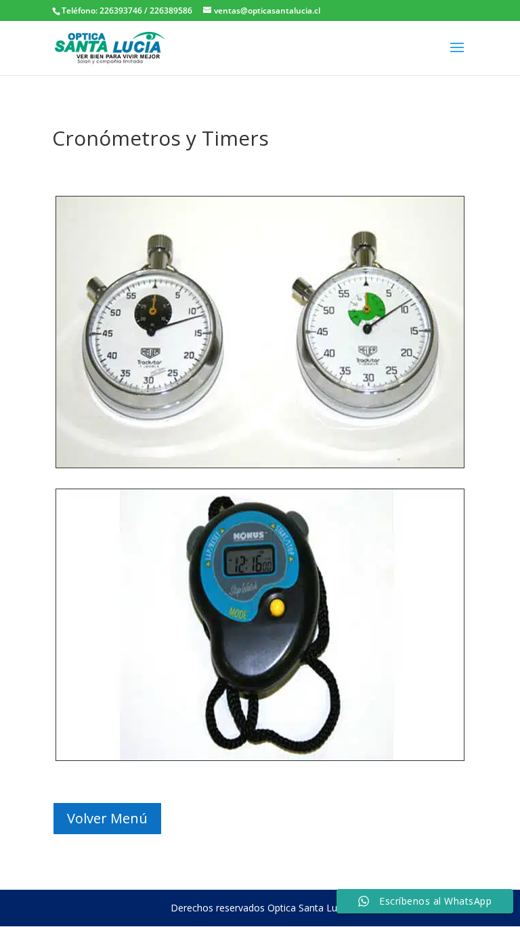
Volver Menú (107, 818)
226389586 (170, 10)
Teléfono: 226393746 (102, 10)
